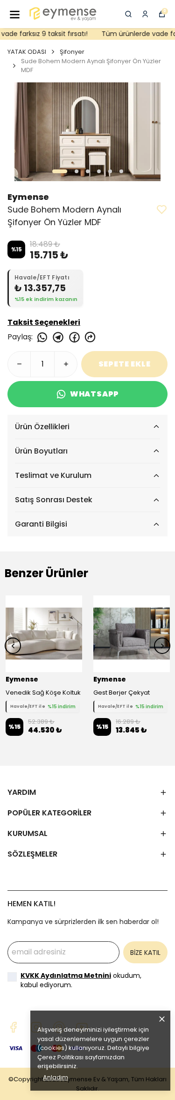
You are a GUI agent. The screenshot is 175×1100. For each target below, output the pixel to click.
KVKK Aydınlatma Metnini (66, 975)
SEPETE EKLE (124, 364)
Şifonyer (72, 51)
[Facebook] (13, 1027)
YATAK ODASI (26, 51)
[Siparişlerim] (145, 14)
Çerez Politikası (60, 1057)
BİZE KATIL (145, 952)
